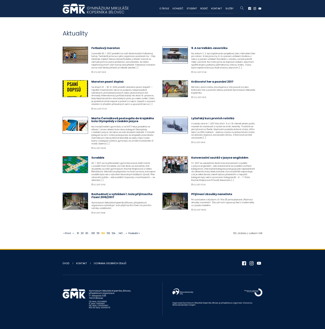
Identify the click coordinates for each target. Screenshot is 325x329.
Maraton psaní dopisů (107, 82)
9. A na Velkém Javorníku (209, 48)
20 (82, 233)
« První (67, 233)
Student (192, 8)
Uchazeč (177, 8)
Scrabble (97, 158)
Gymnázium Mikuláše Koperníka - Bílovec (96, 9)
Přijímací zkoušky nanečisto (211, 194)
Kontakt (216, 8)
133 (108, 233)
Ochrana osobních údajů (110, 263)
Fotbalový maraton (105, 48)
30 (86, 233)
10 (78, 233)
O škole (164, 8)
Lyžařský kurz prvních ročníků (212, 118)
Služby (229, 8)
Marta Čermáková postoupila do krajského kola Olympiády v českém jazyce (122, 119)
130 (93, 233)
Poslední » (134, 233)
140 (121, 233)
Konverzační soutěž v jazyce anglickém (219, 158)
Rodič (204, 8)
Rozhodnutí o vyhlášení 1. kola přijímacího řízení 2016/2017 (122, 195)
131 (98, 233)
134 (113, 233)
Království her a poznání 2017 (212, 82)
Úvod (66, 263)
